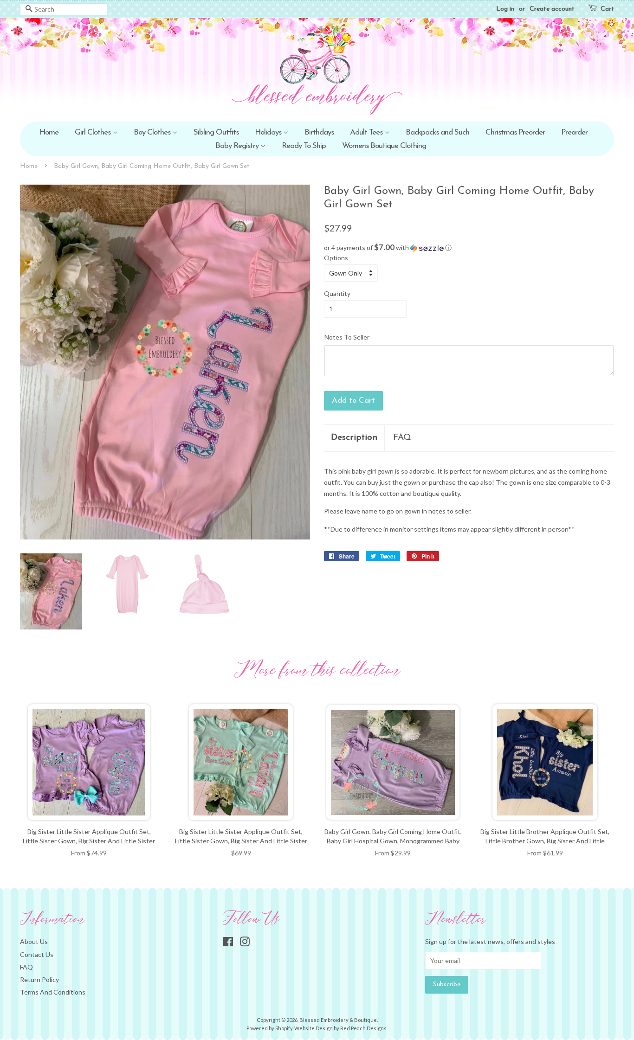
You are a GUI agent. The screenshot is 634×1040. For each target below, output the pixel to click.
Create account (552, 9)
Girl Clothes (93, 132)
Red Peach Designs (363, 1028)
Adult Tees (367, 132)
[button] (469, 247)
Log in (505, 9)
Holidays (269, 132)
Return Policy (39, 979)
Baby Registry (237, 146)
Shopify (283, 1028)
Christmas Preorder (515, 132)
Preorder (574, 132)
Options (336, 258)
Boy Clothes (153, 132)
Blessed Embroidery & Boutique (338, 1020)
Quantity (337, 293)
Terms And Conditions (52, 992)
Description (354, 437)
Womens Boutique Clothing (384, 146)
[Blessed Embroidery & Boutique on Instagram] (244, 943)
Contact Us (36, 954)
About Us (34, 941)
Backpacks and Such (437, 132)
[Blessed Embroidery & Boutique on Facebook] (228, 943)
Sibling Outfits (216, 132)
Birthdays (319, 132)
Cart (607, 9)
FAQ (402, 437)
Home (48, 132)
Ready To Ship (304, 146)
